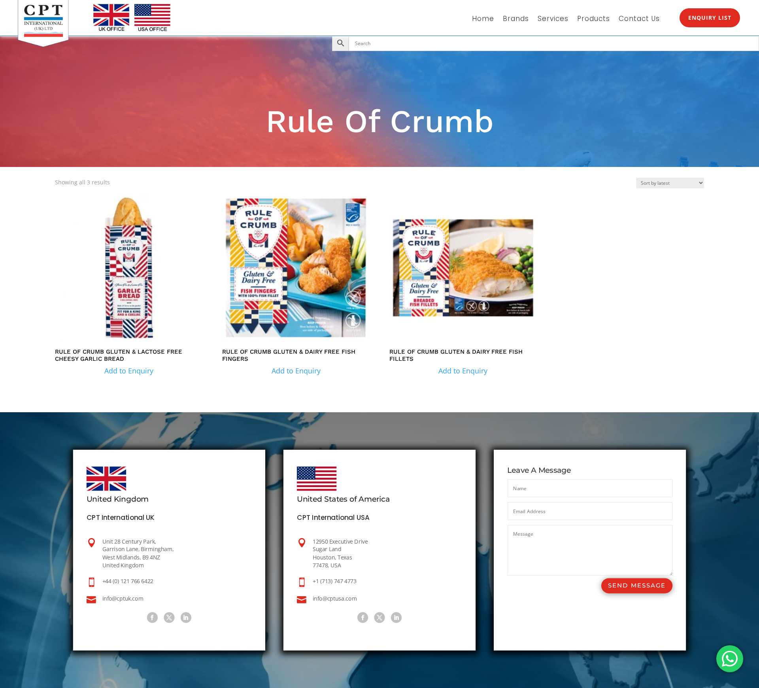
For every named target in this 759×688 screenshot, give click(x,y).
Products (593, 19)
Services (553, 19)
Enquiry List (709, 17)
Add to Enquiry (128, 370)
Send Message (637, 585)
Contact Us (639, 19)
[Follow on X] (169, 617)
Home (483, 19)
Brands (516, 19)
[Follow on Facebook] (152, 617)
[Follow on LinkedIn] (186, 617)
